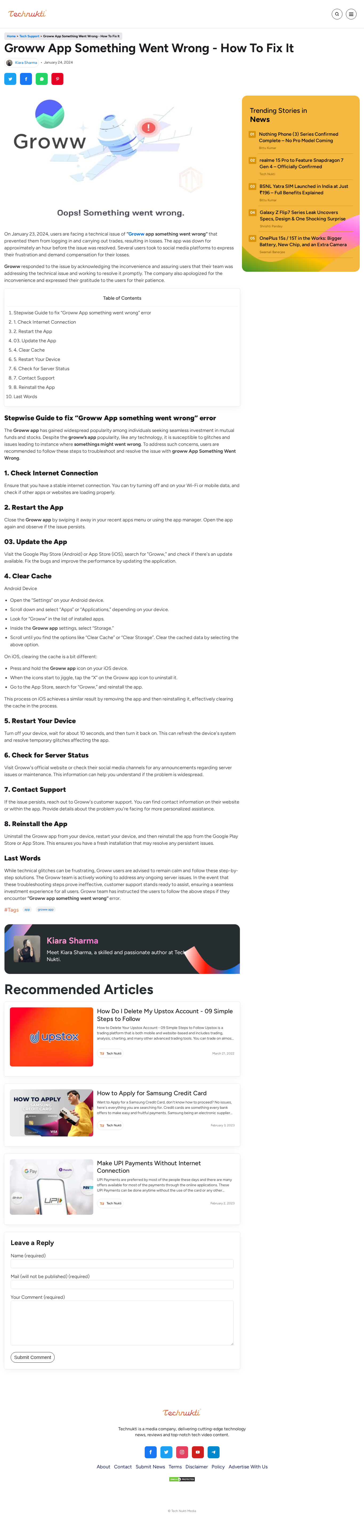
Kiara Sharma (26, 62)
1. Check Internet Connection (45, 322)
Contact (123, 1467)
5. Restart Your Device (37, 359)
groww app (46, 909)
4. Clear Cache (29, 350)
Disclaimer (196, 1467)
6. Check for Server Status (41, 369)
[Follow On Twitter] (166, 1452)
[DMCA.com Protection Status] (182, 1479)
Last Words (25, 396)
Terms (175, 1467)
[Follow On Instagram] (182, 1452)
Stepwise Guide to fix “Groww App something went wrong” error (82, 313)
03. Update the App (35, 341)
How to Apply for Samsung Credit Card (152, 1093)
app (27, 909)
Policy (218, 1467)
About (103, 1467)
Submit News (150, 1467)
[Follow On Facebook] (151, 1452)
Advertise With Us (248, 1467)
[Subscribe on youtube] (198, 1452)
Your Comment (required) (38, 1297)
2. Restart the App (33, 331)
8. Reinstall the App (34, 387)
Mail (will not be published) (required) (50, 1276)
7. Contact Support (34, 378)
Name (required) (28, 1256)
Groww (136, 234)
